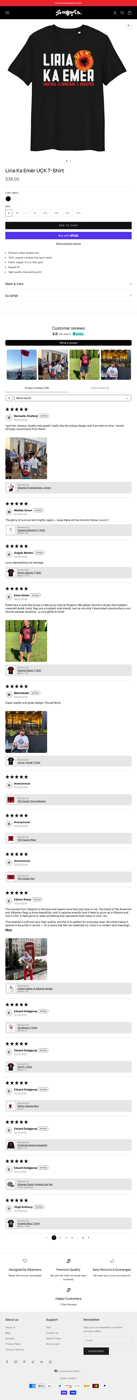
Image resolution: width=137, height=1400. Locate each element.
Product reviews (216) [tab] (37, 387)
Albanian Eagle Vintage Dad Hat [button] (35, 1184)
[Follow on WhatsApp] (50, 1362)
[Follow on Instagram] (15, 1362)
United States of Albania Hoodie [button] (35, 988)
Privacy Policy (13, 1343)
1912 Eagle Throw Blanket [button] (32, 801)
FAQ (48, 1327)
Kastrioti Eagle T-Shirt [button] (29, 670)
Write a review (68, 342)
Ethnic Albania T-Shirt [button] (29, 572)
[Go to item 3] (85, 365)
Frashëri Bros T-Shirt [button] (29, 1223)
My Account (52, 1343)
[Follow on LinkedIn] (41, 1362)
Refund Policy (53, 1338)
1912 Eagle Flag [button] (26, 878)
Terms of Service (14, 1349)
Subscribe (96, 1351)
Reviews (9, 1338)
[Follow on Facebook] (7, 1362)
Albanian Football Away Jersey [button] (34, 487)
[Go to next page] (89, 1237)
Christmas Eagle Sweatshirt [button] (32, 1145)
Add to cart (68, 225)
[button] (26, 458)
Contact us (52, 1332)
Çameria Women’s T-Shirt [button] (31, 530)
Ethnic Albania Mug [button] (28, 1106)
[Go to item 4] (116, 365)
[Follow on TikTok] (33, 1362)
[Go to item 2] (53, 365)
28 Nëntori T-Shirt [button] (27, 1027)
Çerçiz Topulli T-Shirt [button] (29, 762)
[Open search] (9, 398)
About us (10, 1327)
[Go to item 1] (22, 365)
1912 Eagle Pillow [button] (27, 839)
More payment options (68, 243)
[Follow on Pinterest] (24, 1362)
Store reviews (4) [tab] (100, 387)
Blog (7, 1332)
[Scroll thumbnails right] (127, 364)
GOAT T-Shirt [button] (25, 1066)
